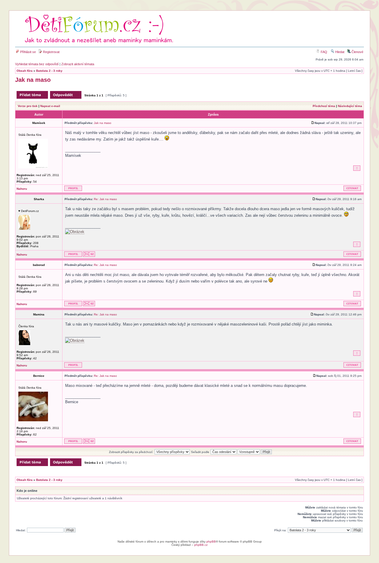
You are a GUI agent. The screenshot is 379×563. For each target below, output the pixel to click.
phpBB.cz (201, 544)
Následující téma (350, 106)
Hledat (339, 52)
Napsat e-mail (50, 106)
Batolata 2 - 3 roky (49, 70)
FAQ (323, 52)
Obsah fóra (25, 70)
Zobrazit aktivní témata (77, 64)
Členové (357, 52)
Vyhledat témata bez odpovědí (37, 64)
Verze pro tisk (28, 106)
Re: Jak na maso (105, 199)
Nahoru (22, 188)
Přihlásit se (27, 52)
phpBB (211, 541)
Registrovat (51, 52)
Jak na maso (33, 79)
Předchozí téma (324, 106)
